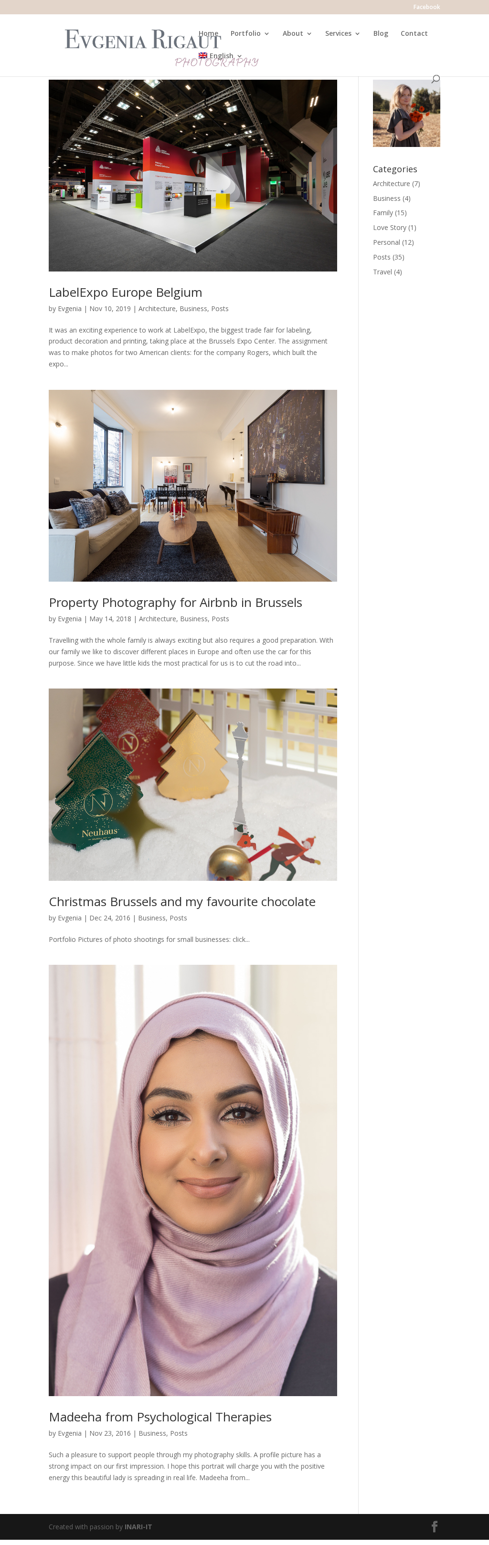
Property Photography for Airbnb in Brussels (175, 602)
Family (383, 212)
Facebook (427, 7)
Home (208, 34)
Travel (382, 271)
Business (193, 308)
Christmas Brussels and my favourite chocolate (182, 901)
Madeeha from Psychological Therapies (160, 1416)
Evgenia (70, 308)
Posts (220, 308)
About (293, 34)
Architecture (157, 308)
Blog (380, 34)
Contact (414, 34)
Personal (386, 242)
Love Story (389, 227)
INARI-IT (138, 1526)
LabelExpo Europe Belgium (125, 292)
